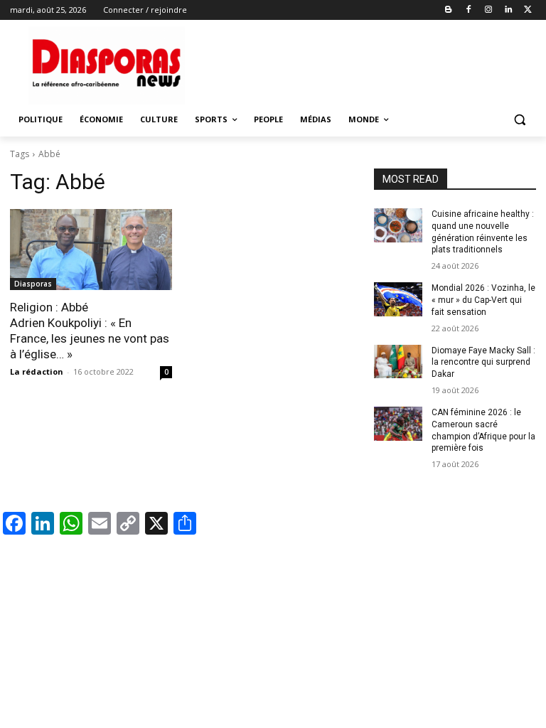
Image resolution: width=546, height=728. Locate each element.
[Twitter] (528, 10)
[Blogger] (449, 10)
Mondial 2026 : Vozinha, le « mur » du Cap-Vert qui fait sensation (483, 300)
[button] (519, 119)
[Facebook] (469, 10)
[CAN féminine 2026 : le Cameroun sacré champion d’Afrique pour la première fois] (398, 424)
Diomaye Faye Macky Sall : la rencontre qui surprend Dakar (483, 363)
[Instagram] (489, 10)
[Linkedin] (508, 10)
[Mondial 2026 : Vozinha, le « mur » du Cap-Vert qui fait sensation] (398, 299)
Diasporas (33, 284)
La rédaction (36, 371)
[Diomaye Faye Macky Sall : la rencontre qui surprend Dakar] (398, 362)
